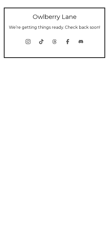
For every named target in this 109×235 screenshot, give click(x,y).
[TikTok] (41, 41)
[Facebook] (67, 41)
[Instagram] (28, 41)
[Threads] (54, 41)
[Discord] (80, 41)
